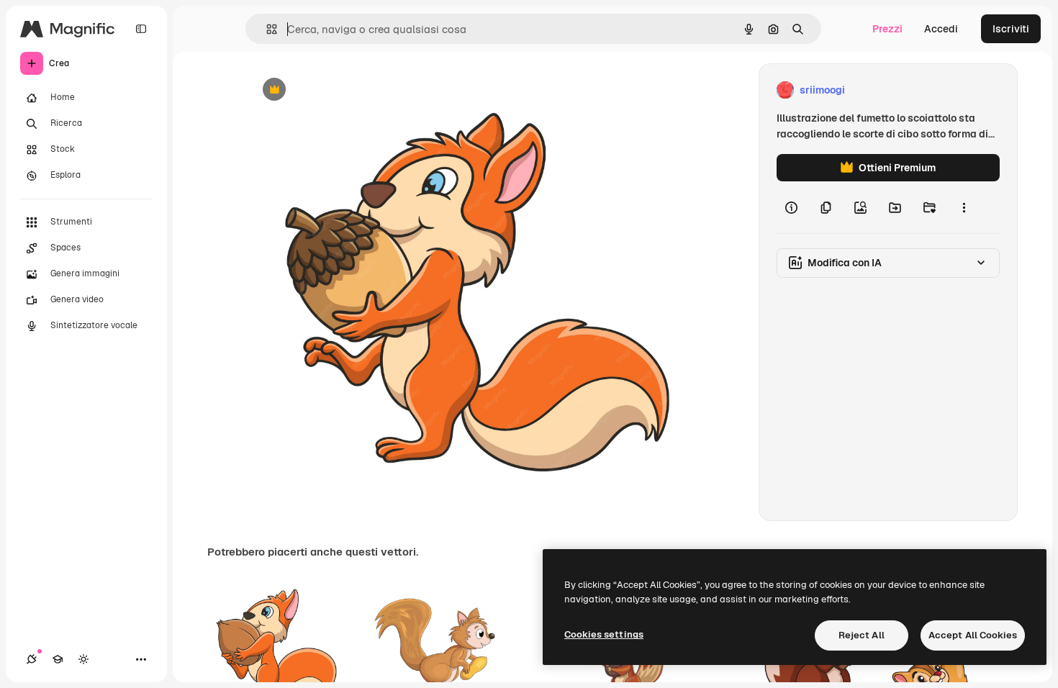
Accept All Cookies (972, 635)
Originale (343, 90)
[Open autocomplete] (266, 29)
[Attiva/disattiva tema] (83, 659)
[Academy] (57, 659)
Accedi (941, 28)
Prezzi (887, 28)
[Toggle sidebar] (141, 28)
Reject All (861, 635)
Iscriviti (1011, 28)
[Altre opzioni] (963, 207)
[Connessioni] (31, 659)
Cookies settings (603, 634)
